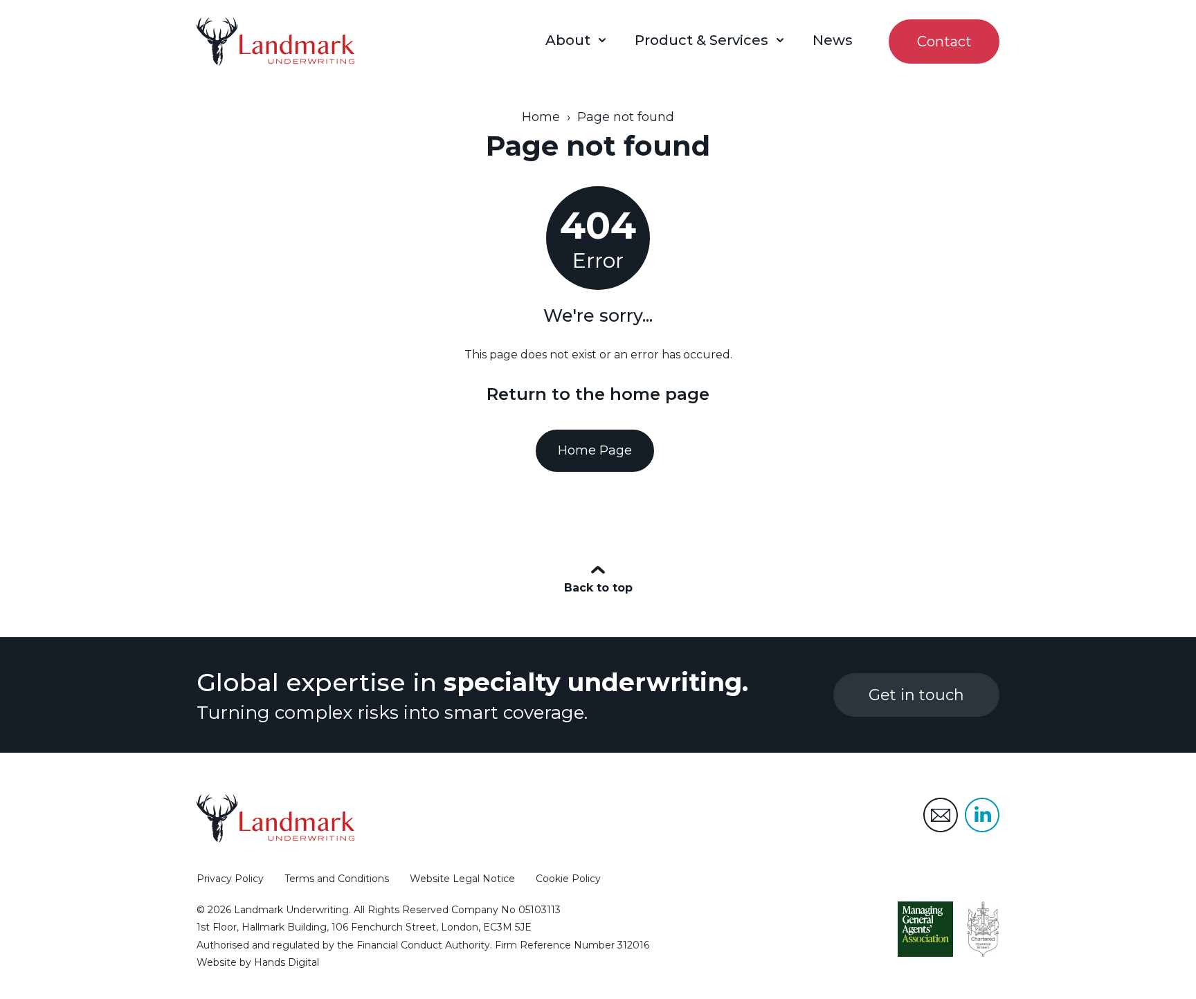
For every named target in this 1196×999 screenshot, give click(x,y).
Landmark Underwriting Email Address (940, 815)
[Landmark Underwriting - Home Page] (275, 41)
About (567, 40)
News (833, 40)
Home (541, 117)
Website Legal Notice (462, 878)
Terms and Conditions (336, 878)
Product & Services (701, 40)
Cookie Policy (568, 878)
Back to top (598, 587)
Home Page (595, 450)
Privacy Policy (230, 878)
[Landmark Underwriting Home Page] (275, 818)
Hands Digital (286, 962)
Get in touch (916, 695)
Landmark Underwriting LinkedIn (982, 815)
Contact (944, 41)
